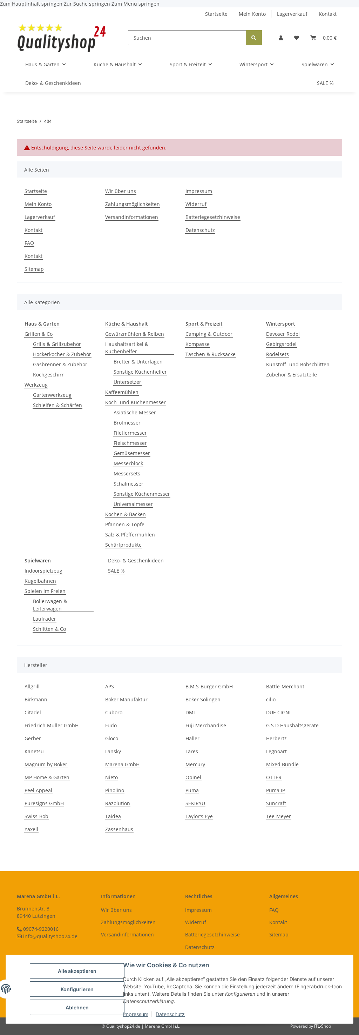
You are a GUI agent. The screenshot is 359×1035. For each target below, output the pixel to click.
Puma (192, 790)
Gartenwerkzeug (52, 395)
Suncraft (276, 803)
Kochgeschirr (48, 374)
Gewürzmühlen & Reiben (134, 333)
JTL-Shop (322, 1026)
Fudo (111, 725)
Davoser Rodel (283, 333)
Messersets (127, 473)
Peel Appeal (38, 790)
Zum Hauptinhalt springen (32, 3)
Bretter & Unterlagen (138, 361)
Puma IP (275, 790)
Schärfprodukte (123, 544)
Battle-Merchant (285, 686)
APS (109, 686)
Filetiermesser (130, 432)
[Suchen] (254, 37)
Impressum (135, 1014)
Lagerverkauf (292, 14)
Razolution (117, 803)
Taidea (113, 816)
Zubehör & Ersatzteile (291, 374)
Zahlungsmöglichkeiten (132, 204)
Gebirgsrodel (281, 344)
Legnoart (276, 751)
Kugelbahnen (40, 580)
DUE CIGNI (278, 712)
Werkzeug (36, 384)
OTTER (274, 777)
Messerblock (128, 463)
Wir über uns (120, 191)
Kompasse (197, 344)
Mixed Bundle (282, 764)
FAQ (29, 243)
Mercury (195, 764)
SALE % (116, 570)
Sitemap (34, 269)
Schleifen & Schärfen (57, 405)
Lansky (113, 751)
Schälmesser (128, 483)
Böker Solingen (203, 699)
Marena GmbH (122, 764)
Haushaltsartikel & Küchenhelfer (126, 348)
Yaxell (31, 829)
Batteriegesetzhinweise (212, 217)
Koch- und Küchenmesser (135, 402)
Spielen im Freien (45, 591)
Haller (192, 738)
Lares (191, 751)
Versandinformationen (131, 217)
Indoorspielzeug (43, 570)
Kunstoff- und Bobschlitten (298, 364)
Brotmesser (127, 422)
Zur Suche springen (87, 3)
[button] (281, 38)
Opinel (193, 777)
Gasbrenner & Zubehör (60, 364)
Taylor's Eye (199, 816)
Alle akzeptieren (77, 971)
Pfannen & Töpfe (124, 524)
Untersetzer (127, 382)
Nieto (111, 777)
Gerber (33, 738)
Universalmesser (133, 504)
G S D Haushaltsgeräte (292, 725)
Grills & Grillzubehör (57, 344)
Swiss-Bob (36, 816)
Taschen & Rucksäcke (210, 354)
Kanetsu (34, 751)
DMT (190, 712)
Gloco (111, 738)
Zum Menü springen (135, 3)
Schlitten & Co (49, 629)
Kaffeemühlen (121, 392)
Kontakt (328, 14)
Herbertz (276, 738)
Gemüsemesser (132, 453)
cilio (271, 699)
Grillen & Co (39, 333)
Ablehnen (77, 1007)
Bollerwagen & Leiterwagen (50, 605)
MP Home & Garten (47, 777)
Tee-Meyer (278, 816)
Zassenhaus (119, 829)
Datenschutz (170, 1014)
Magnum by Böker (46, 764)
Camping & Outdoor (208, 333)
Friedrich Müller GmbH (52, 725)
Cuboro (113, 712)
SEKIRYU (195, 803)
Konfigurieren (77, 989)
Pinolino (114, 790)
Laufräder (44, 618)
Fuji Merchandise (205, 725)
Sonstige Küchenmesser (142, 493)
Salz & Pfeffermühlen (130, 534)
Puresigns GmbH (44, 803)
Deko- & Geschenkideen (136, 560)
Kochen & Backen (125, 514)
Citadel (33, 712)
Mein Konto (252, 14)
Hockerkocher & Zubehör (62, 354)
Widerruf (195, 204)
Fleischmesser (130, 443)
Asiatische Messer (135, 412)
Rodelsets (277, 354)
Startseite (216, 14)
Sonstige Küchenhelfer (140, 371)
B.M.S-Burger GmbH (209, 686)
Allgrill (32, 686)
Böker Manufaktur (126, 699)
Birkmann (36, 699)
